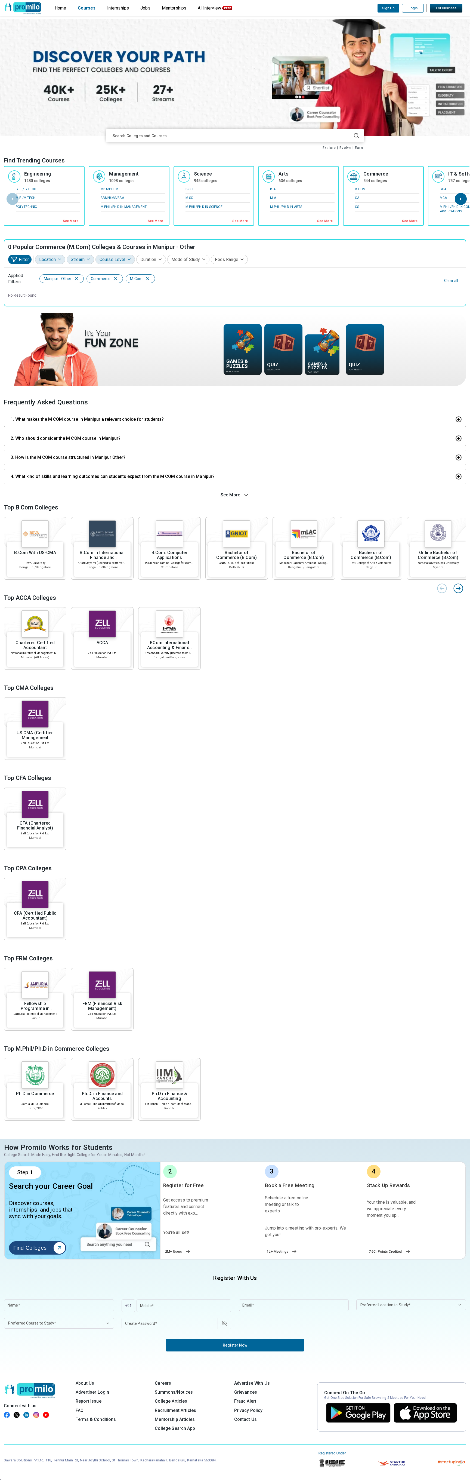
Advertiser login (92, 1392)
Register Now (235, 1345)
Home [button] (60, 8)
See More (70, 221)
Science (203, 174)
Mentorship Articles (175, 1419)
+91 (128, 1306)
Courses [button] (87, 8)
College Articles (171, 1401)
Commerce (375, 174)
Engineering (37, 174)
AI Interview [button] (209, 8)
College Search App (175, 1428)
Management (124, 174)
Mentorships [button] (174, 8)
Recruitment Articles (175, 1410)
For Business (446, 8)
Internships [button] (118, 8)
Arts (284, 174)
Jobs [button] (145, 8)
